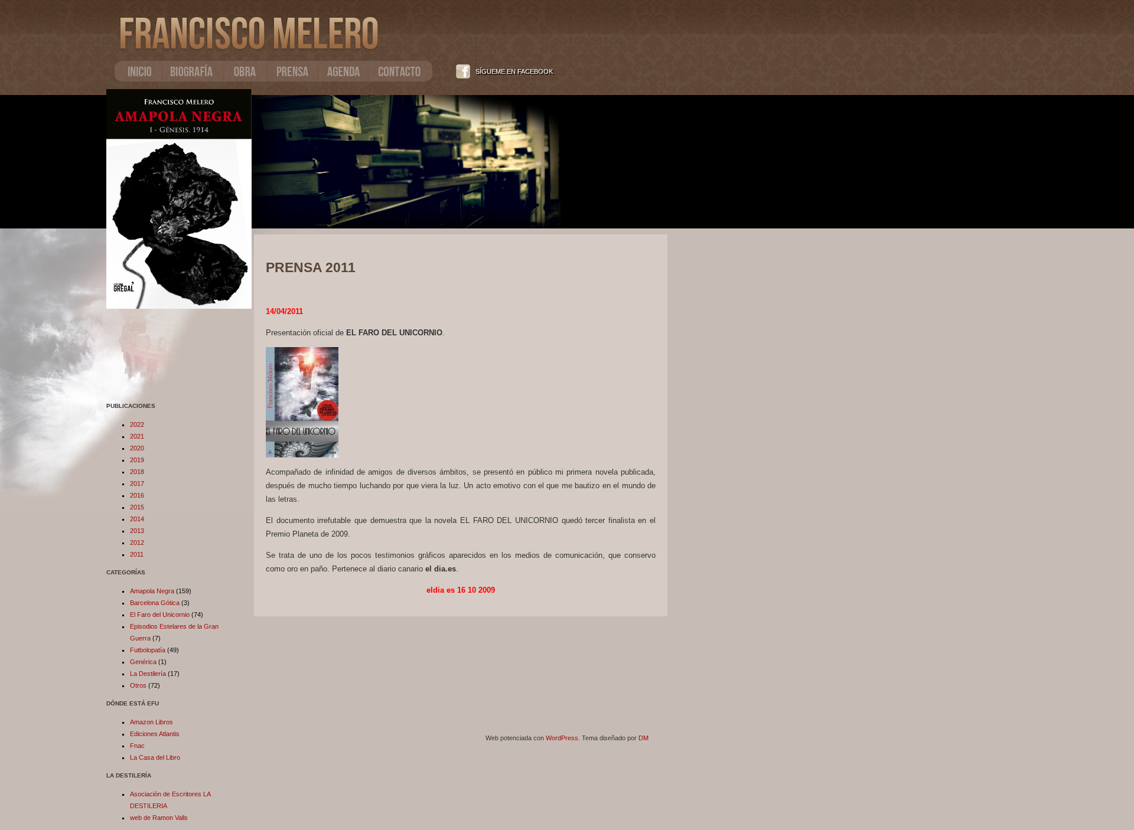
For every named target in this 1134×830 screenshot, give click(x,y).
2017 (137, 483)
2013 (137, 530)
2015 (137, 507)
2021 (137, 436)
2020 (137, 448)
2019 (137, 459)
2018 (137, 471)
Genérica (143, 661)
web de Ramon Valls (159, 817)
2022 (137, 424)
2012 (137, 542)
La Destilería (148, 673)
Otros (138, 685)
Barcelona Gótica (155, 602)
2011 (137, 554)
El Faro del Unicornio (160, 614)
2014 (137, 518)
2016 (137, 495)
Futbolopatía (147, 649)
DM (643, 737)
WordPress (562, 737)
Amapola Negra (152, 590)
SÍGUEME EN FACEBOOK (514, 71)
